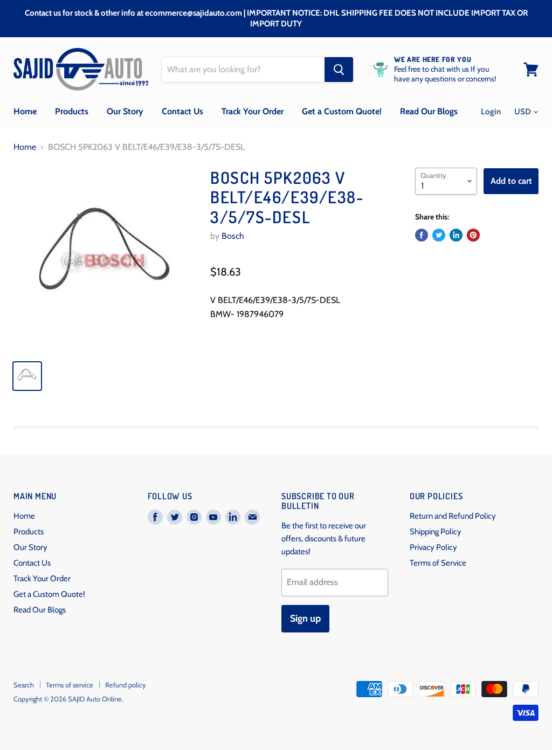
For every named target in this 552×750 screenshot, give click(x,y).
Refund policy (125, 684)
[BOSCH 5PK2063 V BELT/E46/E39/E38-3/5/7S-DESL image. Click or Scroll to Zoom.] (105, 260)
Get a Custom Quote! (342, 111)
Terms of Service (438, 563)
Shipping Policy (435, 531)
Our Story (125, 111)
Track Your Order (253, 111)
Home (25, 111)
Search (23, 684)
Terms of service (69, 684)
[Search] (339, 69)
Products (71, 111)
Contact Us (182, 111)
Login (491, 111)
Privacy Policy (433, 547)
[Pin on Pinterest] (473, 235)
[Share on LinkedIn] (456, 235)
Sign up (305, 618)
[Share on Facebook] (421, 235)
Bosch (233, 236)
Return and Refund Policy (453, 516)
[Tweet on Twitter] (438, 235)
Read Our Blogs (429, 111)
